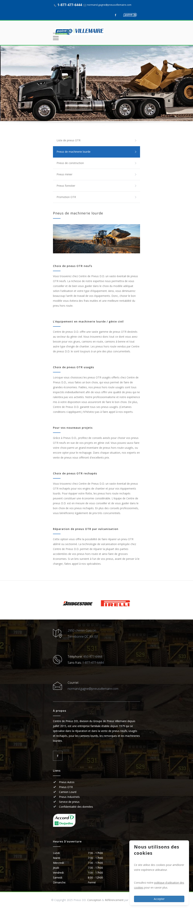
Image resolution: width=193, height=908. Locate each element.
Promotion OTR (66, 197)
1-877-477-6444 (69, 4)
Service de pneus (69, 802)
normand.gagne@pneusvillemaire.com (109, 4)
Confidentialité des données (75, 806)
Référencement (114, 900)
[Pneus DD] (93, 31)
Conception (94, 900)
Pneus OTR (65, 787)
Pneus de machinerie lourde (73, 151)
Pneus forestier (66, 185)
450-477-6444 (92, 656)
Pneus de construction (70, 163)
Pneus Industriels (69, 797)
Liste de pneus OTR (68, 140)
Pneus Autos (66, 782)
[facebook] (115, 15)
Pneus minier (64, 174)
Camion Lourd (67, 792)
